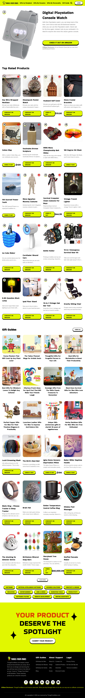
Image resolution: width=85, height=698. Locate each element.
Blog (37, 671)
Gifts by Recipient (26, 3)
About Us (52, 661)
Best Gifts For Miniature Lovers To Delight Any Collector (11, 390)
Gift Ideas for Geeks (41, 668)
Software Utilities (22, 597)
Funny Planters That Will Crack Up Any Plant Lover (11, 358)
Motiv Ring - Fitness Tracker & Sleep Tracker (10, 508)
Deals (51, 671)
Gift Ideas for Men (41, 661)
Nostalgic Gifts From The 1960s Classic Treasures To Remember (53, 391)
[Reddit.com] (47, 682)
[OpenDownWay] (4, 76)
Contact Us (58, 661)
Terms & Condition (71, 668)
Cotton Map (7, 150)
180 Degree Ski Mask (73, 150)
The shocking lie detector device (9, 558)
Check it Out (29, 473)
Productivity (72, 592)
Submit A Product (60, 664)
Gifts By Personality (54, 3)
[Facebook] (26, 682)
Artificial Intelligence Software (29, 587)
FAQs (50, 664)
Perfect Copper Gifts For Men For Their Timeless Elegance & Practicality (11, 426)
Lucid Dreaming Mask (11, 460)
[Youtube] (58, 682)
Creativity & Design (72, 587)
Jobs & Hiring (40, 592)
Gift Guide (65, 3)
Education (11, 592)
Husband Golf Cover (51, 100)
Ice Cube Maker (8, 253)
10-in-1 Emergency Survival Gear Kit (72, 251)
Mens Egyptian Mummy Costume (30, 200)
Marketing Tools (57, 592)
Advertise (58, 668)
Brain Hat (27, 507)
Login (79, 3)
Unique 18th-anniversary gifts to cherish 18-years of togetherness (52, 426)
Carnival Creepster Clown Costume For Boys (51, 201)
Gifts (50, 668)
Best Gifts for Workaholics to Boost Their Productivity (73, 358)
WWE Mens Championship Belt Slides (51, 150)
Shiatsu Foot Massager (69, 508)
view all (78, 330)
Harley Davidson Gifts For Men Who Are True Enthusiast (73, 424)
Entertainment (25, 592)
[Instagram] (53, 682)
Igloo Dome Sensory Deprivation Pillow (51, 461)
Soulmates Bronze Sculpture (30, 149)
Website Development (42, 597)
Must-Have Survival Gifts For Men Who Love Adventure (73, 390)
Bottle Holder (49, 250)
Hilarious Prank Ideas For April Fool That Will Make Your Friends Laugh (32, 391)
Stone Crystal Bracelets (69, 101)
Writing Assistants (62, 597)
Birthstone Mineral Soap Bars (31, 558)
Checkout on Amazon (8, 472)
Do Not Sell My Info (72, 664)
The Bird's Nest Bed (31, 461)
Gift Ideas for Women (42, 664)
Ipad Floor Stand (30, 301)
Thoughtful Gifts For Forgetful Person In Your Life (53, 358)
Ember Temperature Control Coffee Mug (51, 506)
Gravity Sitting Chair (72, 304)
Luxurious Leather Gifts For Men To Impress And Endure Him (32, 424)
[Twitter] (31, 682)
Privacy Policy (70, 661)
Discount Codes (60, 671)
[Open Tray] (4, 12)
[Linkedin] (42, 682)
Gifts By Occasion (39, 3)
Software (9, 587)
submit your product (42, 641)
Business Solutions (53, 587)
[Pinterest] (37, 682)
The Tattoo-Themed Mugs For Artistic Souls (32, 357)
